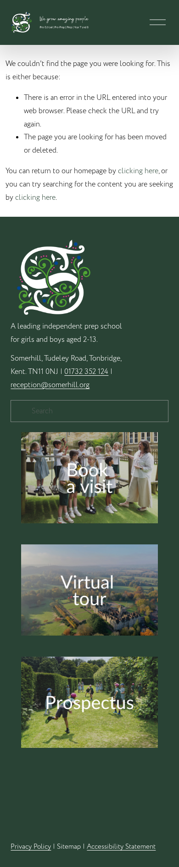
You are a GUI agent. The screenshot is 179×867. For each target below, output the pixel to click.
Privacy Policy (31, 846)
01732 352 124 (86, 372)
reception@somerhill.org (50, 385)
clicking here (138, 171)
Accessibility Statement (121, 846)
